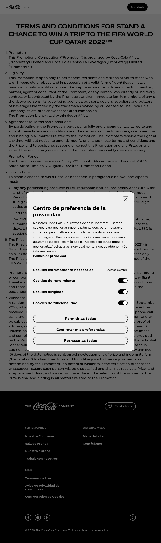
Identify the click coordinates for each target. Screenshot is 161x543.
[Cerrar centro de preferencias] (125, 199)
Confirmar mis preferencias (80, 329)
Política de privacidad (49, 256)
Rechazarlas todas (80, 340)
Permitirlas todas (80, 318)
